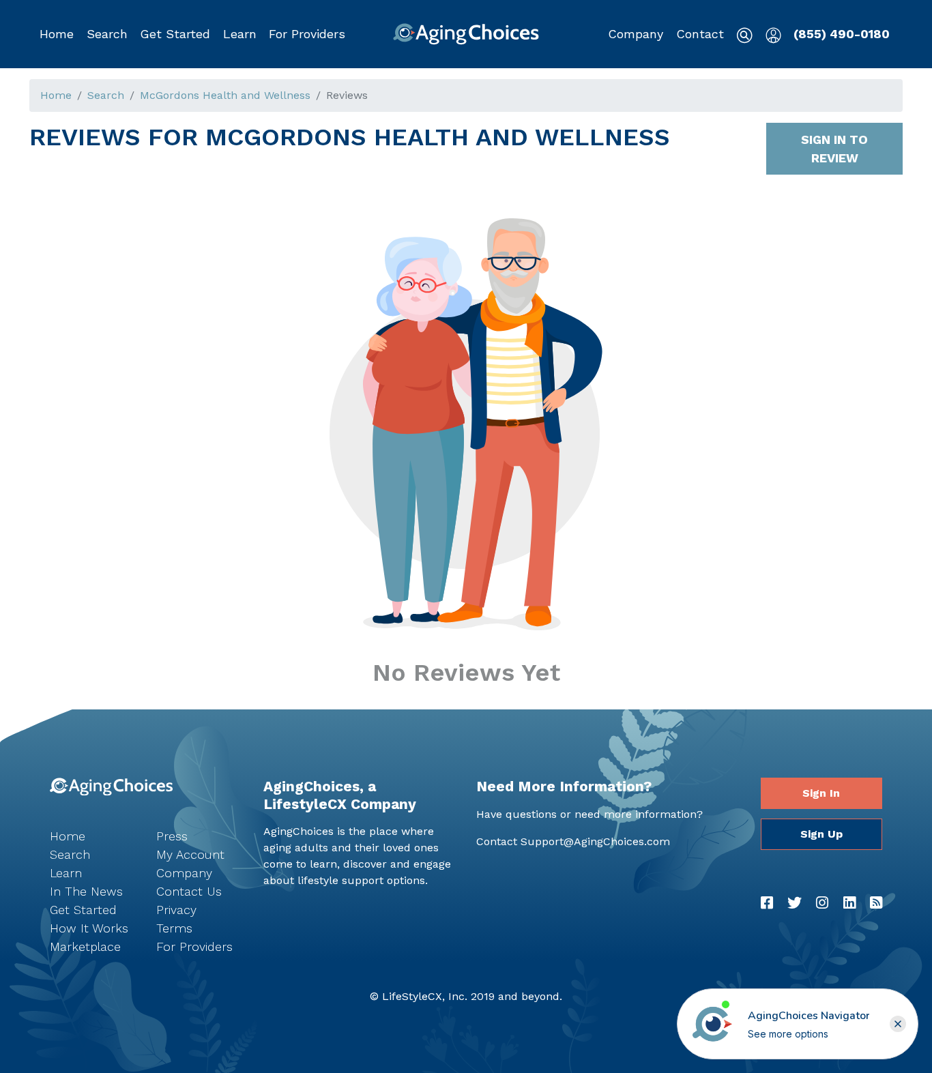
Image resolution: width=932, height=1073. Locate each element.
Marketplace (85, 946)
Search (107, 34)
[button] (107, 34)
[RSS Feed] (876, 903)
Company (635, 34)
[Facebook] (767, 903)
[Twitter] (794, 903)
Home (57, 34)
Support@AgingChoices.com (595, 841)
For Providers (307, 34)
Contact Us (189, 891)
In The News (86, 891)
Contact (700, 34)
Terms (174, 928)
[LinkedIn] (849, 903)
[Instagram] (822, 903)
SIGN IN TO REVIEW (834, 148)
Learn (240, 34)
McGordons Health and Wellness (225, 95)
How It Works (89, 928)
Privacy (176, 909)
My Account (190, 854)
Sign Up (821, 833)
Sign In (821, 793)
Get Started (175, 34)
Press (172, 836)
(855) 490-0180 (841, 34)
